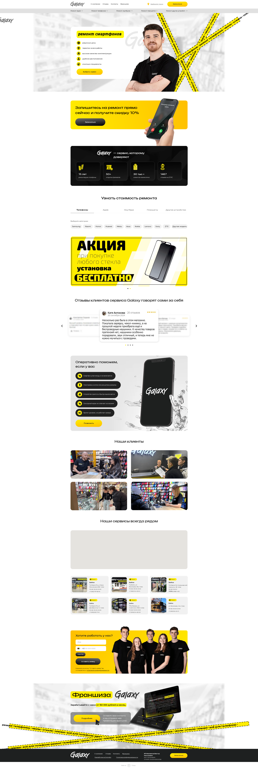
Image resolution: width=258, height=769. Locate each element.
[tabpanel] (129, 225)
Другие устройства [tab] (176, 210)
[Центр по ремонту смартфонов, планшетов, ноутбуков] (90, 579)
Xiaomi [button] (88, 226)
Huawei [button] (109, 226)
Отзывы (105, 4)
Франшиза (124, 4)
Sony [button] (158, 226)
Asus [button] (128, 226)
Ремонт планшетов (148, 11)
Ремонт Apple (76, 11)
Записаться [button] (177, 4)
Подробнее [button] (86, 718)
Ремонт (94, 579)
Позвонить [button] (89, 423)
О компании (95, 4)
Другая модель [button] (179, 226)
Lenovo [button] (148, 226)
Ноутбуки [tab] (129, 210)
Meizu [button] (119, 226)
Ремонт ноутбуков (123, 11)
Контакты (114, 4)
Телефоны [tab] (82, 210)
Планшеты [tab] (152, 210)
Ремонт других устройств (176, 11)
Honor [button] (98, 226)
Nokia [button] (137, 226)
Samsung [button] (76, 226)
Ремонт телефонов (98, 11)
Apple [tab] (105, 210)
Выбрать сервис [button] (89, 72)
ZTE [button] (166, 226)
